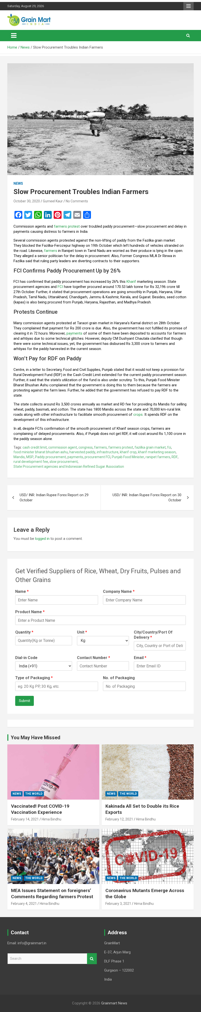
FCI (60, 287)
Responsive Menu (188, 6)
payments (74, 333)
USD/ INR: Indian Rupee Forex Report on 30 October (147, 497)
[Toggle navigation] (13, 35)
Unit (82, 632)
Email (140, 657)
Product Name (30, 612)
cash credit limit (35, 447)
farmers (50, 250)
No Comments (77, 201)
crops (138, 414)
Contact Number (93, 657)
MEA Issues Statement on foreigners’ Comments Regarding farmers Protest (52, 893)
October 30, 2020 (26, 201)
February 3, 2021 (118, 904)
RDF (175, 457)
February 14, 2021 (25, 819)
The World (33, 793)
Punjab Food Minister (128, 457)
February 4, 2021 (24, 904)
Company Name (119, 591)
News (18, 183)
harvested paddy (82, 452)
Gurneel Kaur (53, 201)
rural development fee (30, 462)
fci (169, 447)
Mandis (19, 457)
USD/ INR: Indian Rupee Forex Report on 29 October (54, 497)
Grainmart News (114, 1003)
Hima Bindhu (51, 819)
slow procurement (64, 462)
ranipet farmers (158, 457)
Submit (24, 701)
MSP (30, 457)
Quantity (24, 632)
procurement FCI (97, 457)
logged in (42, 538)
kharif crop (128, 452)
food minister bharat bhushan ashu (40, 452)
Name (22, 591)
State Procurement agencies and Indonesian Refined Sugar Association (68, 466)
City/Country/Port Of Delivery (153, 635)
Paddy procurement (50, 457)
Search (92, 958)
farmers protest (67, 226)
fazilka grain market (150, 447)
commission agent (62, 447)
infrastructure (107, 452)
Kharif (131, 281)
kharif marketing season (157, 452)
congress (85, 447)
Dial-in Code (26, 657)
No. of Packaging (119, 677)
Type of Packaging (34, 677)
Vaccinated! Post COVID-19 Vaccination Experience (40, 809)
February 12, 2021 (119, 819)
